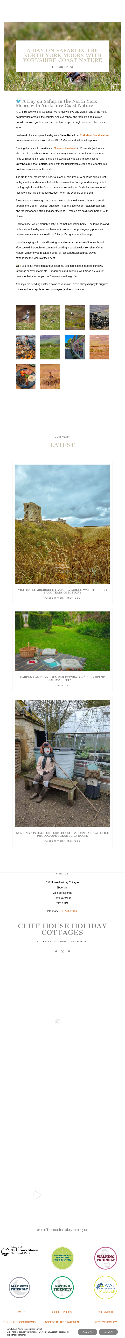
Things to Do (62, 67)
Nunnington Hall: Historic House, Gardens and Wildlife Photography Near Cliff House (62, 834)
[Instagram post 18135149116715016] (37, 991)
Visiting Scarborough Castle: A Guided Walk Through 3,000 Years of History (62, 591)
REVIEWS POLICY (105, 1322)
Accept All (87, 1332)
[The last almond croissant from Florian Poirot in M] (37, 1144)
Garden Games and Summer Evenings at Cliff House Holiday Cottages (62, 678)
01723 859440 (70, 911)
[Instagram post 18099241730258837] (87, 991)
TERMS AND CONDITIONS (19, 1322)
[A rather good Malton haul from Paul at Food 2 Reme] (87, 1093)
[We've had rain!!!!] (87, 1042)
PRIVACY (19, 1312)
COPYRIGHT (105, 1312)
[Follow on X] (62, 951)
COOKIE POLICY (62, 1312)
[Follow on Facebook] (56, 951)
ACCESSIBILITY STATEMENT (62, 1322)
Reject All (108, 1332)
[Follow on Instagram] (69, 951)
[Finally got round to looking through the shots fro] (37, 1093)
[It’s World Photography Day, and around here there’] (37, 1042)
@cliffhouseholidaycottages (62, 1230)
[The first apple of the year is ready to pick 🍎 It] (87, 1144)
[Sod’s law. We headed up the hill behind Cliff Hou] (37, 1195)
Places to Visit (53, 598)
